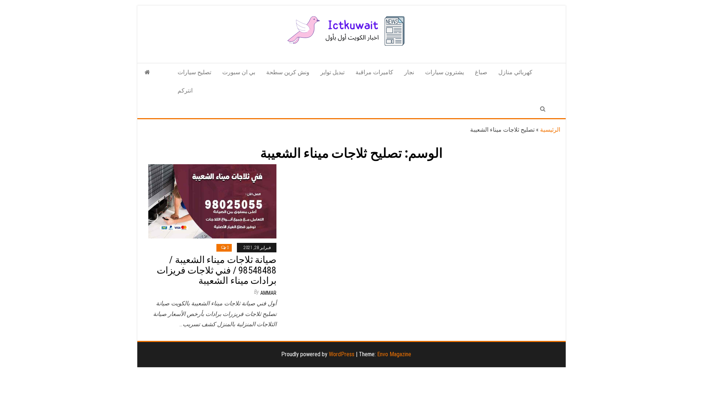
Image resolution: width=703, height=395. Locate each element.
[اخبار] (147, 72)
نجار (409, 72)
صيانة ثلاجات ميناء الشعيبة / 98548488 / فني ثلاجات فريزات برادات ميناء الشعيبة (216, 270)
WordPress (341, 354)
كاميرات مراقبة (374, 72)
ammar (268, 293)
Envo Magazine (394, 354)
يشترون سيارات (444, 72)
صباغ (481, 72)
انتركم (185, 90)
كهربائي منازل (515, 72)
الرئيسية (550, 129)
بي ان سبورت (238, 72)
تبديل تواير (332, 72)
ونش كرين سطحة (287, 72)
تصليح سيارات (194, 72)
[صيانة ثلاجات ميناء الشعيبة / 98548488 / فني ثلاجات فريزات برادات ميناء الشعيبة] (212, 201)
